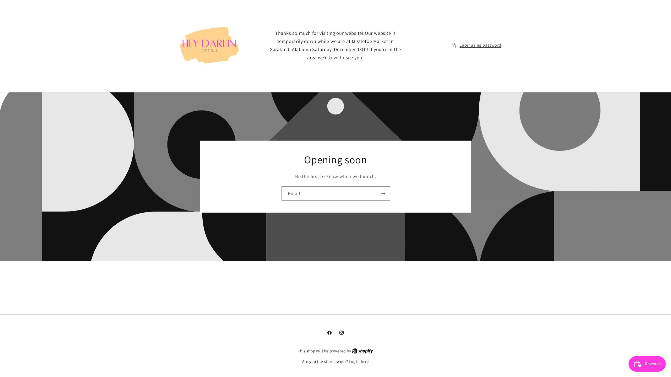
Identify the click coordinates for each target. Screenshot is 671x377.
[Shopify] (362, 350)
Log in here (359, 361)
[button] (476, 45)
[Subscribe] (382, 194)
